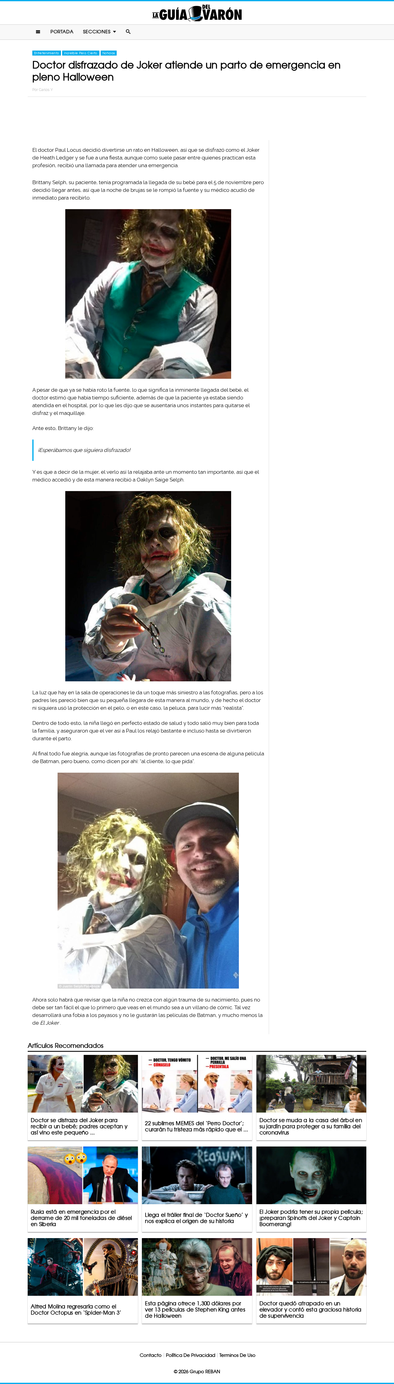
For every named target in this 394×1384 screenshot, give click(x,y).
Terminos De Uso (237, 1355)
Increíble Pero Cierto (80, 53)
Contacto (151, 1355)
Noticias (109, 53)
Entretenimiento (46, 53)
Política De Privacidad (190, 1355)
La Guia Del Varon (197, 12)
